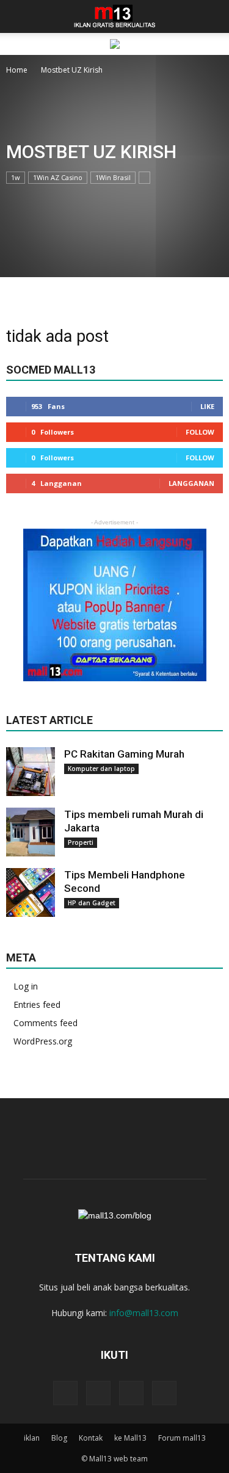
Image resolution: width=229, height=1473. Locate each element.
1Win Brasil (113, 177)
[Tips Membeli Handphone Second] (30, 892)
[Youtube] (164, 1393)
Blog (59, 1438)
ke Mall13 (130, 1438)
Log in (25, 986)
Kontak (91, 1438)
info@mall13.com (143, 1313)
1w (15, 177)
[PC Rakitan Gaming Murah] (30, 771)
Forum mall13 (182, 1438)
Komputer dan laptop (101, 768)
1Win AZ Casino (57, 177)
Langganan (191, 483)
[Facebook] (65, 1393)
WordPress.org (42, 1041)
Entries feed (36, 1004)
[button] (212, 16)
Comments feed (45, 1023)
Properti (80, 842)
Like (207, 406)
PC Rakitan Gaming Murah (124, 754)
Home (16, 70)
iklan (32, 1438)
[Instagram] (98, 1393)
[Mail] (131, 1393)
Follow (200, 431)
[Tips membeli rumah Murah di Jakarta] (30, 832)
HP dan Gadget (91, 903)
